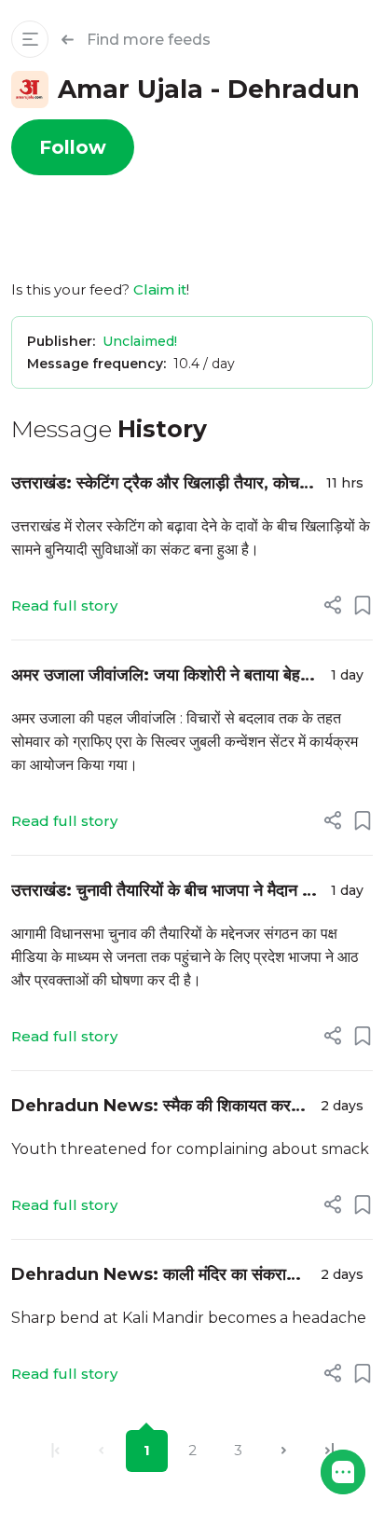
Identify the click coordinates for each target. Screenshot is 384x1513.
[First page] (55, 1451)
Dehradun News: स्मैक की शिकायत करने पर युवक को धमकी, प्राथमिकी (155, 1107)
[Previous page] (101, 1451)
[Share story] (332, 605)
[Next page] (284, 1451)
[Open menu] (29, 39)
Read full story (64, 605)
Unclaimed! (140, 341)
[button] (343, 1472)
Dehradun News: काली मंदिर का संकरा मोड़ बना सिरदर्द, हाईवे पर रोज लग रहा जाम (148, 1275)
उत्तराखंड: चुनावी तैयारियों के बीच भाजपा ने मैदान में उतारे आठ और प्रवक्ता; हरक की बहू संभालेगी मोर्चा (163, 891)
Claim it (159, 289)
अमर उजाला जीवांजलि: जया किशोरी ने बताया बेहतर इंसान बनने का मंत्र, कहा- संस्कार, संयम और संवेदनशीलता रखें (164, 676)
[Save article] (362, 605)
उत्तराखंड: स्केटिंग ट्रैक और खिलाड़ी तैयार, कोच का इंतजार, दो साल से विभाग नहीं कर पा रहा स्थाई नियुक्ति (158, 484)
